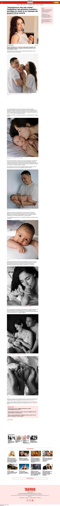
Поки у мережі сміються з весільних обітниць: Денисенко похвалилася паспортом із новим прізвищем (47, 473)
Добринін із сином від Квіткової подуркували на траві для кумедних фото (24, 459)
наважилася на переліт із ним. (28, 400)
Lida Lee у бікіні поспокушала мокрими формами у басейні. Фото (24, 472)
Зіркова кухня (30, 4)
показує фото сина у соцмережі (18, 157)
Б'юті (26, 4)
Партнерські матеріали (33, 497)
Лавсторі (34, 4)
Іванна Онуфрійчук (18, 47)
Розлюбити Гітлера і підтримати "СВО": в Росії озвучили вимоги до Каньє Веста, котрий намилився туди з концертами (36, 473)
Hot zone (37, 4)
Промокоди (39, 497)
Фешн (24, 4)
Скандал (21, 4)
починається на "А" (29, 93)
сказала (11, 113)
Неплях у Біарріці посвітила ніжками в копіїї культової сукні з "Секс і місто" (12, 473)
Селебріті (18, 4)
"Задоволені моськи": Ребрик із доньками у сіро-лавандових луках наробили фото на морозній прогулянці (47, 11)
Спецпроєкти (41, 4)
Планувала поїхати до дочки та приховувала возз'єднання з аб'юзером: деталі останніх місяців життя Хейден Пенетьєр (12, 460)
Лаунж (43, 8)
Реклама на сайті (21, 497)
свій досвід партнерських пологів (26, 306)
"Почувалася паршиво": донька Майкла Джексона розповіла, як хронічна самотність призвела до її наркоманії (35, 460)
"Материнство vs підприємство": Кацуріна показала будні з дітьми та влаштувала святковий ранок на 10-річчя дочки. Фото (47, 16)
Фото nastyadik (8, 94)
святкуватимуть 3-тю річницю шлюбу (24, 209)
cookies (8, 504)
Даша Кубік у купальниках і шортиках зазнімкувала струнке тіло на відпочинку (47, 459)
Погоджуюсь (2, 505)
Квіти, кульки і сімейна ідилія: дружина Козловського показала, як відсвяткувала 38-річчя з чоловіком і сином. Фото (47, 21)
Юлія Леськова (9, 14)
